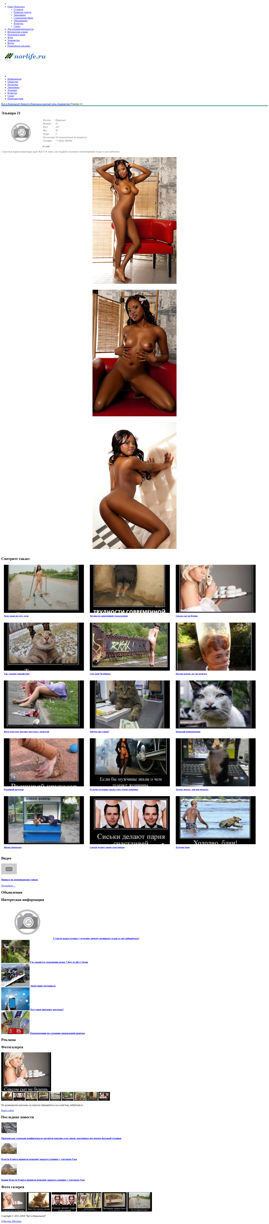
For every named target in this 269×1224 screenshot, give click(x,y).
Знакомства (13, 40)
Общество (12, 81)
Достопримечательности (20, 29)
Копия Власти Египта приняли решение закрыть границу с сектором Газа (43, 1180)
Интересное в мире (17, 32)
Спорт (17, 26)
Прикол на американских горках (19, 879)
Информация (14, 79)
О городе (18, 9)
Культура (18, 23)
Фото (10, 37)
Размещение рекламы (18, 46)
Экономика (20, 15)
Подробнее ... (8, 885)
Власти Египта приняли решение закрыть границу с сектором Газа (39, 1159)
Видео (10, 43)
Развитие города (22, 12)
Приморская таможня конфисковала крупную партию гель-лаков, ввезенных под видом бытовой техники (61, 1138)
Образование (21, 20)
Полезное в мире (16, 34)
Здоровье (12, 90)
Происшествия (15, 98)
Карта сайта (7, 1110)
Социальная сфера (23, 18)
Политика (12, 84)
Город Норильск (16, 6)
